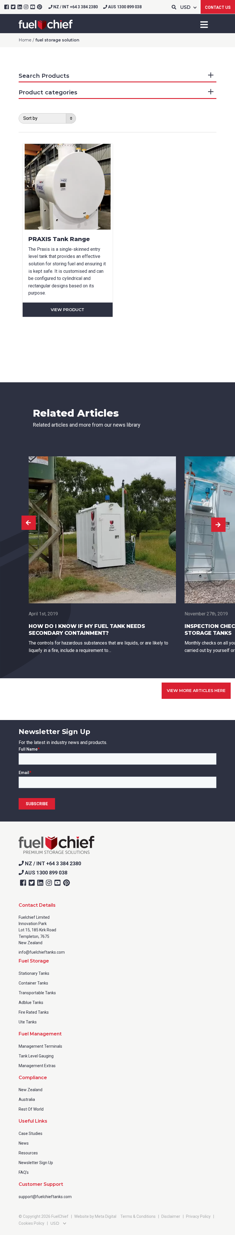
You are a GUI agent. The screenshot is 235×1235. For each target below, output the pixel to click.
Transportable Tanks (37, 993)
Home (25, 40)
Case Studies (30, 1133)
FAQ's (24, 1172)
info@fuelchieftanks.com (42, 952)
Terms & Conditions (138, 1216)
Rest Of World (31, 1109)
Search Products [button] (44, 75)
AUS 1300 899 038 (124, 7)
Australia (27, 1099)
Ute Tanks (28, 1022)
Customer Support (41, 1184)
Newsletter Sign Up (36, 1162)
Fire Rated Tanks (34, 1012)
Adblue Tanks (31, 1002)
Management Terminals (40, 1046)
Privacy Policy (198, 1216)
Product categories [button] (48, 92)
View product (67, 309)
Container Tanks (33, 983)
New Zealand (30, 1089)
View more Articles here (196, 690)
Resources (28, 1153)
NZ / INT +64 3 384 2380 (75, 7)
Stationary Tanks (34, 973)
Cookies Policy (31, 1223)
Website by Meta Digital (95, 1216)
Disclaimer (170, 1216)
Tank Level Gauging (36, 1056)
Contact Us (218, 7)
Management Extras (37, 1065)
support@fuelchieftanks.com (45, 1196)
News (24, 1143)
